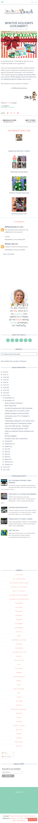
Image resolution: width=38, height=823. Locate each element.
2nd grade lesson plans (19, 583)
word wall (19, 742)
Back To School (19, 591)
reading (19, 713)
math (19, 685)
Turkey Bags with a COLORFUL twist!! (17, 411)
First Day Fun (14, 530)
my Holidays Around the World (25, 75)
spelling (19, 729)
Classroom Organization (19, 599)
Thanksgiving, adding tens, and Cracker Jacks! (19, 421)
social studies (19, 725)
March (7, 459)
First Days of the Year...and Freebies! (22, 494)
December (4, 107)
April (6, 457)
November (8, 400)
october (19, 701)
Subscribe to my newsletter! (11, 769)
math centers (19, 689)
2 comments (5, 106)
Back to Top (32, 819)
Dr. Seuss (19, 607)
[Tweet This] (7, 113)
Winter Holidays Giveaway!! (14, 403)
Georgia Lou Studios (17, 818)
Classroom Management (19, 595)
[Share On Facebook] (11, 113)
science (19, 721)
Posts (5, 753)
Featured (19, 611)
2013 (4, 395)
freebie (19, 672)
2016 (5, 387)
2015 (4, 390)
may (18, 693)
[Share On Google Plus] (14, 113)
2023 (5, 374)
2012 (4, 467)
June (6, 451)
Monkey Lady (9, 244)
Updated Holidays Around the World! (17, 413)
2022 (5, 377)
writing (19, 746)
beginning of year (19, 640)
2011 (4, 470)
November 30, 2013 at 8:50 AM (15, 239)
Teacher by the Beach (17, 816)
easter (19, 656)
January (7, 464)
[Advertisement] (19, 271)
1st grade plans (19, 579)
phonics (19, 705)
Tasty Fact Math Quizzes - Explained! (17, 426)
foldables (19, 668)
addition (19, 632)
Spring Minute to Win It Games (20, 519)
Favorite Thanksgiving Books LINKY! (16, 428)
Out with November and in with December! (19, 408)
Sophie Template (29, 816)
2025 (5, 372)
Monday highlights (11, 436)
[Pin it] (17, 113)
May (6, 454)
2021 (4, 380)
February (8, 462)
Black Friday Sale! (10, 405)
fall (19, 664)
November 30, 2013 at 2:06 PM (15, 250)
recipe (19, 717)
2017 (4, 385)
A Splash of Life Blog (19, 587)
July (6, 449)
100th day (19, 574)
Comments (7, 756)
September (8, 444)
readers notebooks (19, 709)
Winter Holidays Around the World (22, 77)
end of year (19, 660)
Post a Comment (8, 254)
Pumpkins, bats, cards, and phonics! (16, 438)
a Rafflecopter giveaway (19, 88)
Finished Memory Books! (18, 507)
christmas (19, 648)
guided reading (19, 676)
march (19, 680)
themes (19, 738)
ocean (19, 697)
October (8, 441)
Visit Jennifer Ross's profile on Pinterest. (13, 361)
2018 (5, 382)
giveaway (11, 107)
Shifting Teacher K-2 (12, 227)
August (7, 446)
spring (18, 734)
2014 (5, 393)
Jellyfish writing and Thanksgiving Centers (18, 423)
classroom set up (19, 652)
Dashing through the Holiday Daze (14, 79)
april (19, 636)
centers (19, 644)
